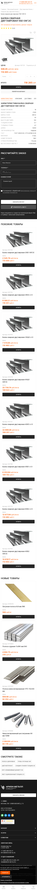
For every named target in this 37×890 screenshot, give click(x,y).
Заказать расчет (18, 202)
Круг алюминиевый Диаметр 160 (12, 770)
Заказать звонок (18, 795)
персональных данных (27, 190)
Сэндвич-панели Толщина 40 (25, 765)
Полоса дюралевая (8, 761)
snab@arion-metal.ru (8, 862)
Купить (18, 265)
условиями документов (10, 192)
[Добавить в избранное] (34, 32)
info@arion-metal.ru (26, 3)
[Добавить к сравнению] (30, 32)
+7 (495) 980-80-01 (25, 2)
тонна (4, 76)
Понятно (5, 872)
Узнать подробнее (6, 880)
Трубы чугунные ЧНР (24, 761)
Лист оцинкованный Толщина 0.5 (13, 774)
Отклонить (6, 876)
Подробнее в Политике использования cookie (14, 882)
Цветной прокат (7, 765)
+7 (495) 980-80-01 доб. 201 (10, 860)
